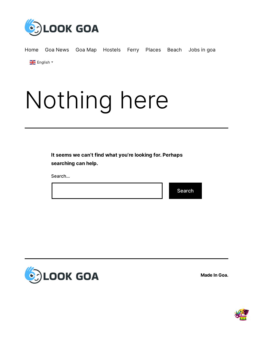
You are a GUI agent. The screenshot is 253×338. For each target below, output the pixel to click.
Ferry (133, 50)
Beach (174, 50)
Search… (60, 176)
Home (32, 50)
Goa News (57, 50)
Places (153, 50)
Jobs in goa (202, 50)
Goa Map (86, 50)
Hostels (112, 50)
